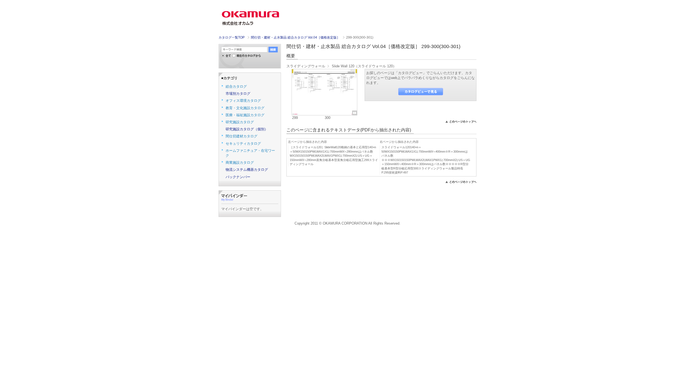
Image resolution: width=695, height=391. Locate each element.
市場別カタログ (238, 94)
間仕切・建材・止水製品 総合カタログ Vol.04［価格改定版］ (296, 37)
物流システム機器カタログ (247, 170)
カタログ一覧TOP (232, 37)
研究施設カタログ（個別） (247, 129)
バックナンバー (238, 177)
